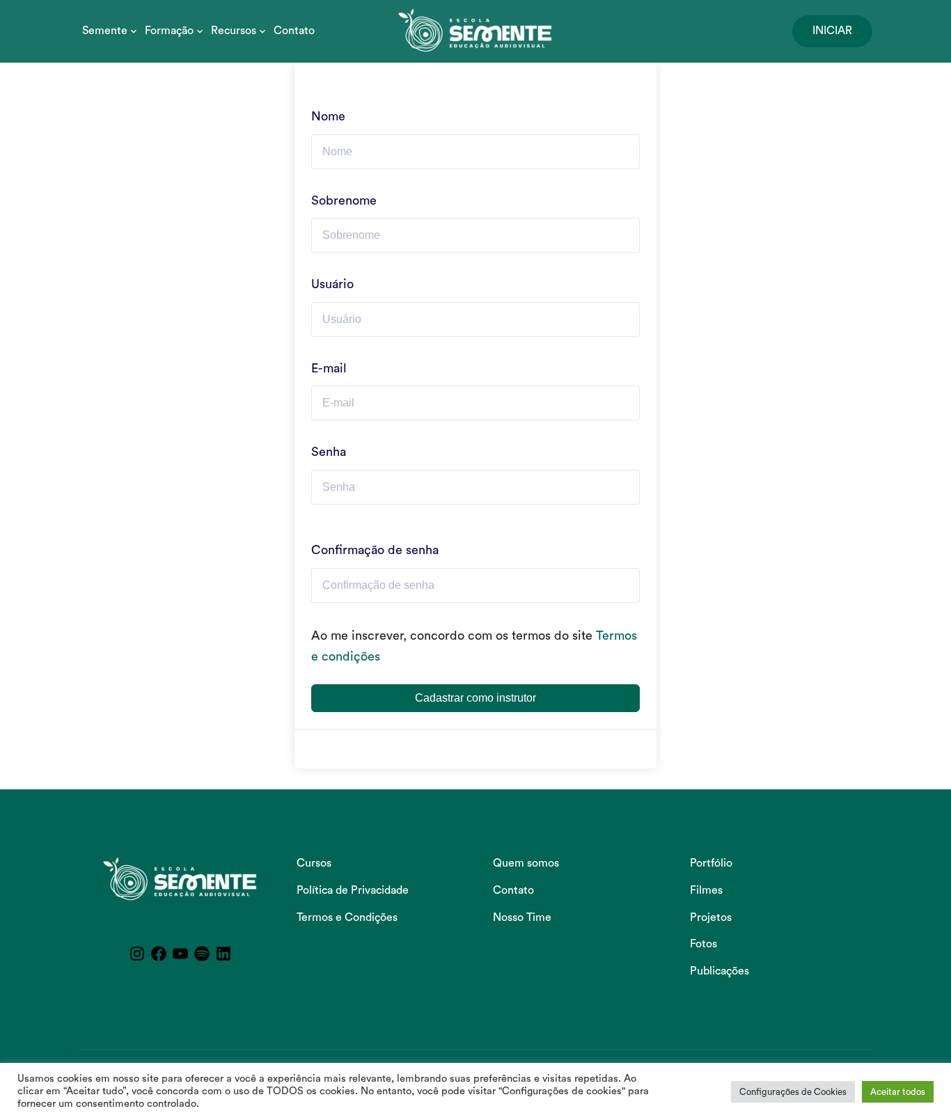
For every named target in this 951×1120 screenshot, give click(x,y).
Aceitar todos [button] (897, 1091)
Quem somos (526, 863)
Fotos (703, 943)
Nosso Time (522, 917)
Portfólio (711, 863)
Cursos (314, 863)
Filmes (706, 890)
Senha (328, 451)
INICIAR (832, 30)
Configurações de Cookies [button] (793, 1091)
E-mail (329, 368)
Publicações (719, 971)
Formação (169, 30)
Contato (294, 30)
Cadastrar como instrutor (475, 698)
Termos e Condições (347, 917)
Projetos (711, 917)
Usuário (332, 284)
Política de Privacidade (353, 890)
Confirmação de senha (375, 550)
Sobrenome (344, 200)
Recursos (233, 30)
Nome (328, 116)
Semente (104, 30)
